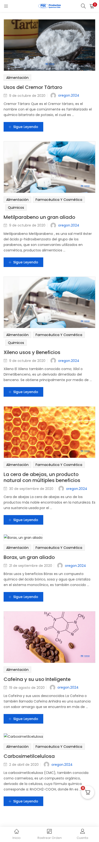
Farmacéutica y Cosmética (59, 199)
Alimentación (17, 77)
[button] (91, 6)
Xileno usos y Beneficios (32, 352)
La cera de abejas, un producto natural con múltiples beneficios (42, 477)
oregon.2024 (68, 95)
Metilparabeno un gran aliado (39, 217)
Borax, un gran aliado (29, 557)
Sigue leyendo (25, 126)
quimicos (16, 207)
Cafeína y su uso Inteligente (37, 679)
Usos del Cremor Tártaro (33, 87)
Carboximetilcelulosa (29, 756)
